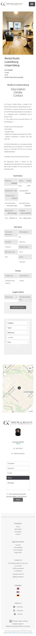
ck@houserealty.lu (19, 453)
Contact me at (18, 307)
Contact (18, 95)
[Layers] (30, 368)
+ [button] (5, 367)
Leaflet (31, 411)
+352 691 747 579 (18, 574)
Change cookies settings (20, 621)
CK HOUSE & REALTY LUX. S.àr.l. (18, 563)
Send (18, 499)
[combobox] (18, 323)
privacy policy (12, 496)
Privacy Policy (12, 633)
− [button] (5, 370)
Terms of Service (24, 633)
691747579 (19, 448)
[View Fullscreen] (5, 374)
